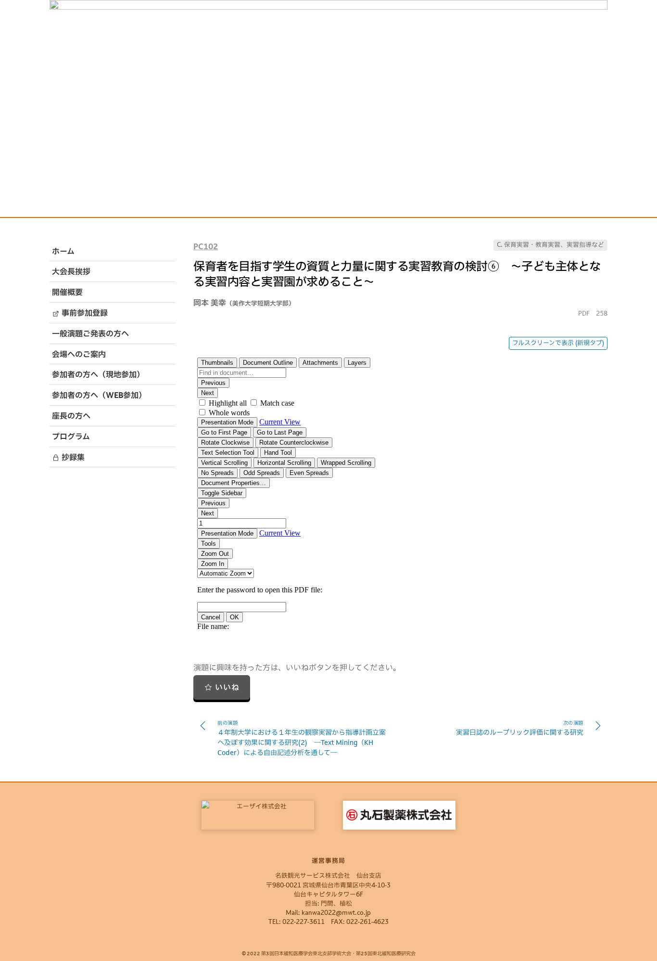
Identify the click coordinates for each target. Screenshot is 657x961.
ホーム (63, 252)
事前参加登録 (84, 314)
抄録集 (72, 458)
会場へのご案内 (79, 355)
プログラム (71, 437)
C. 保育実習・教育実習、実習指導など (550, 245)
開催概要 (67, 293)
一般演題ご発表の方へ (90, 334)
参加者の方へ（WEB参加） (99, 396)
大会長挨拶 (71, 272)
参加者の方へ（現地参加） (98, 375)
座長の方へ (71, 417)
